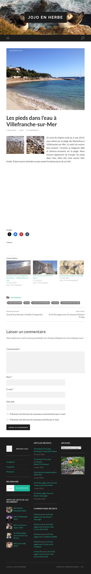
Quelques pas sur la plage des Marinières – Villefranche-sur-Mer (17, 278)
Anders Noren (72, 567)
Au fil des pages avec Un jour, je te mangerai (43, 544)
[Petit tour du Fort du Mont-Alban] (45, 267)
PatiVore (37, 514)
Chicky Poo (38, 551)
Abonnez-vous (22, 448)
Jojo (21, 130)
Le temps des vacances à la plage (71, 276)
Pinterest (10, 472)
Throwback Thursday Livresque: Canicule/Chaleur (45, 450)
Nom (9, 377)
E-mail (10, 389)
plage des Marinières (41, 303)
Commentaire (13, 349)
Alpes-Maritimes (15, 303)
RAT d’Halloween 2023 (20, 517)
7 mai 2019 (11, 130)
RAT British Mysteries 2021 (20, 509)
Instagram (10, 462)
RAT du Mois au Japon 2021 (20, 526)
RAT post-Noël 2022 (20, 544)
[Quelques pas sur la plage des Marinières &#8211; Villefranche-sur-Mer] (18, 267)
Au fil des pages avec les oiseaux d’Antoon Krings (67, 314)
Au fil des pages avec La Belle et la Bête (45, 535)
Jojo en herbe (45, 17)
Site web (10, 401)
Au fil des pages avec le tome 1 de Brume (20, 535)
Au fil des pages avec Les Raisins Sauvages (43, 494)
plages (55, 303)
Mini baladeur (16, 297)
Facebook (10, 467)
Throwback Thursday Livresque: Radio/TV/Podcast (42, 461)
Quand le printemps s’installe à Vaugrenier (24, 313)
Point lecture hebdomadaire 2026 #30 (45, 473)
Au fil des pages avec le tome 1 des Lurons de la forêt (45, 484)
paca (27, 303)
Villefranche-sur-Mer (70, 303)
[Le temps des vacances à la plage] (72, 267)
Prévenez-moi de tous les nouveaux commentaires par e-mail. (38, 414)
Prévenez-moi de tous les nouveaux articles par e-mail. (34, 419)
